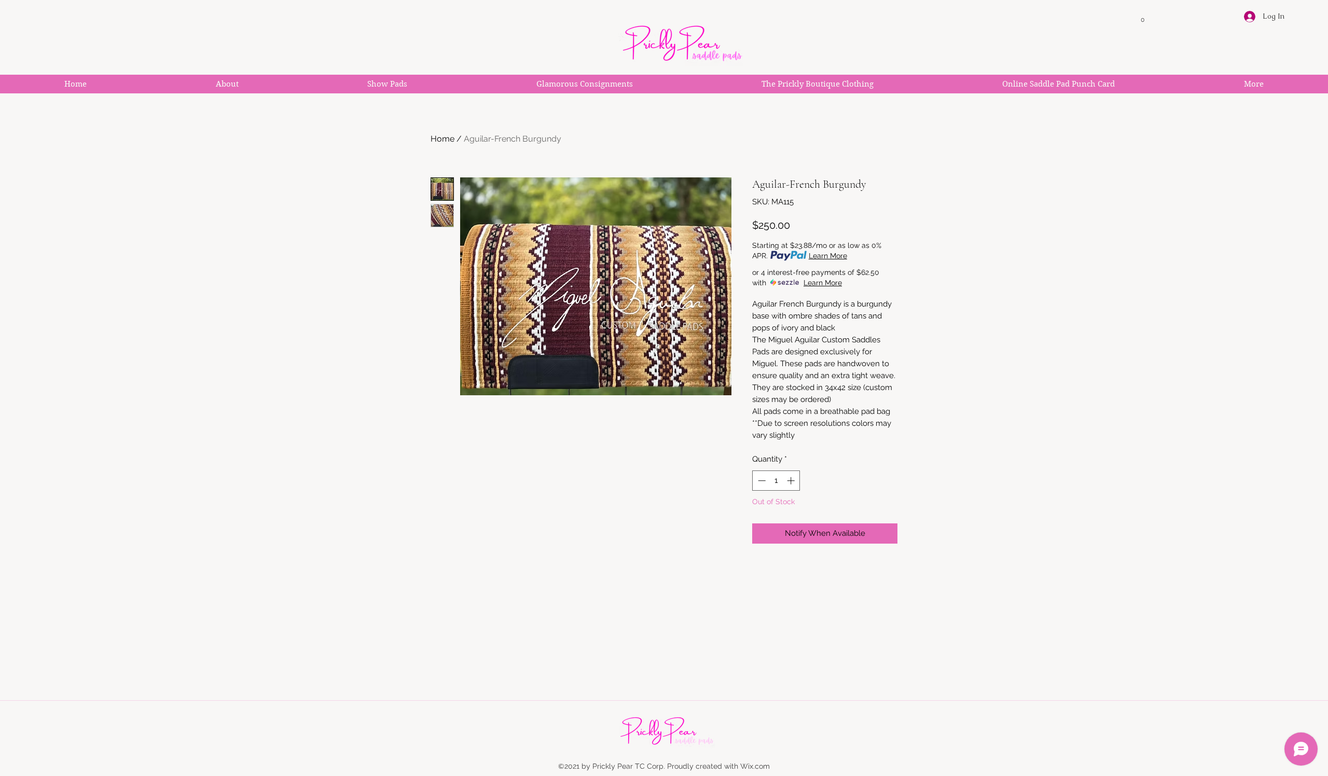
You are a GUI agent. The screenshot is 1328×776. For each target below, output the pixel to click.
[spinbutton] (776, 480)
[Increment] (792, 480)
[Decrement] (761, 480)
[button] (1142, 17)
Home (442, 139)
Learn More (828, 256)
